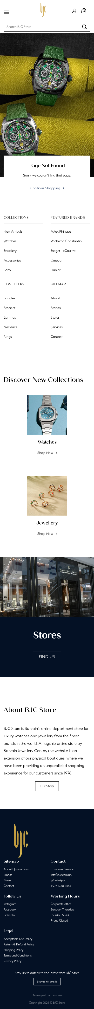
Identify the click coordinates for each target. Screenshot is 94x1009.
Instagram (10, 904)
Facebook (10, 909)
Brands (8, 875)
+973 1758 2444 (61, 886)
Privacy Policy (12, 961)
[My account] (74, 11)
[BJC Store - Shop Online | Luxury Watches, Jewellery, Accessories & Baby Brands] (43, 9)
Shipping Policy (13, 950)
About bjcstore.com (16, 869)
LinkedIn (9, 915)
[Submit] (84, 26)
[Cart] (84, 11)
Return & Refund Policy (19, 944)
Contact (9, 886)
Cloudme (56, 995)
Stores (7, 880)
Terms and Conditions (18, 955)
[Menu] (6, 12)
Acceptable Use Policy (18, 939)
